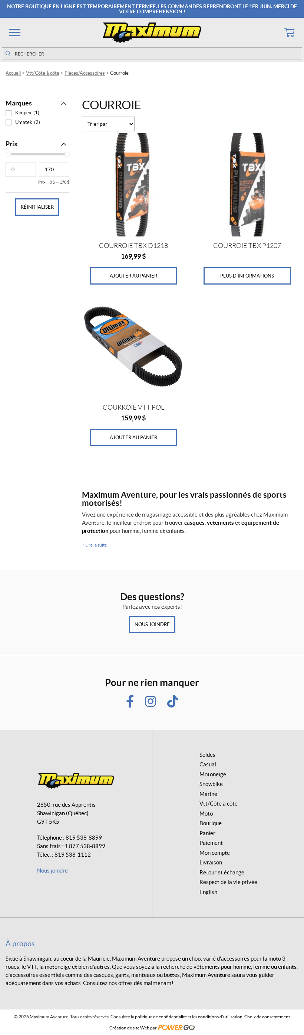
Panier (207, 833)
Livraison (210, 862)
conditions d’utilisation (220, 1016)
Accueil (13, 73)
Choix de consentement (267, 1016)
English (208, 892)
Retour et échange (221, 872)
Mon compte (214, 853)
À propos (20, 944)
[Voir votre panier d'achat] (289, 32)
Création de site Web (129, 1027)
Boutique (210, 823)
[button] (15, 32)
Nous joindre (152, 624)
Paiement (211, 843)
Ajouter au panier (133, 276)
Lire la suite (94, 544)
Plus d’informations (247, 276)
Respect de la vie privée (228, 882)
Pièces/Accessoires (85, 73)
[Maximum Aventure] (152, 32)
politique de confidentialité (161, 1016)
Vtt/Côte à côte (42, 73)
